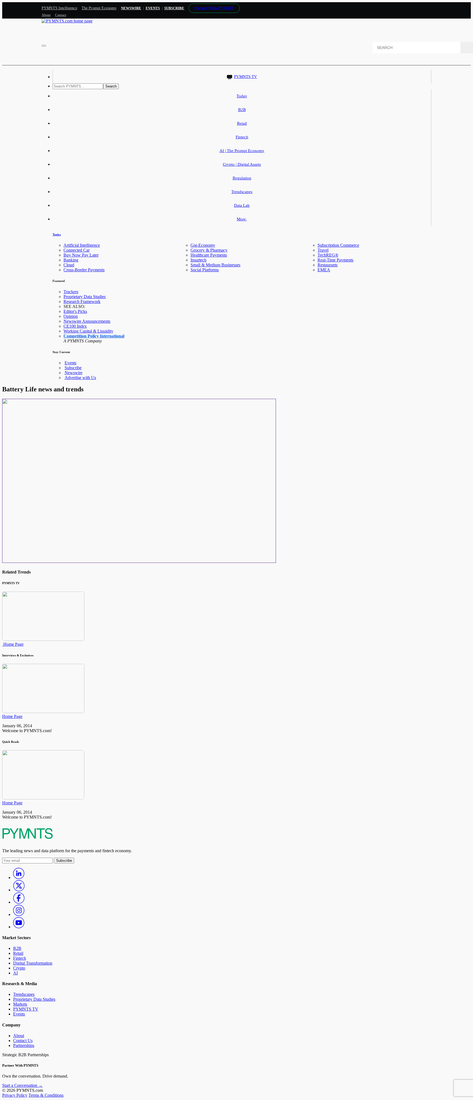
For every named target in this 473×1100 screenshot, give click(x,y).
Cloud (69, 265)
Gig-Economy (203, 245)
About (46, 15)
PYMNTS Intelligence (59, 8)
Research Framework (82, 301)
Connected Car (77, 250)
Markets (20, 1004)
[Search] (466, 47)
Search (111, 86)
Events (153, 8)
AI (15, 973)
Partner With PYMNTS (214, 8)
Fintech (242, 137)
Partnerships (23, 1045)
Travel (323, 250)
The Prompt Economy (99, 8)
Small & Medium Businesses (215, 265)
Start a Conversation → (22, 1085)
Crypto (19, 968)
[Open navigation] (44, 45)
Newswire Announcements (87, 321)
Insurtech (198, 260)
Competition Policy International (94, 336)
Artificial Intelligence (82, 245)
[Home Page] (43, 639)
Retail (242, 123)
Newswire (131, 8)
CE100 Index (75, 326)
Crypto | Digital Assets (242, 164)
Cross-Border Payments (84, 269)
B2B (242, 109)
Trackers (71, 291)
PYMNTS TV (245, 76)
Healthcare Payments (209, 255)
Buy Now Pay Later (81, 255)
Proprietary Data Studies (85, 296)
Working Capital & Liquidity (88, 331)
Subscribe (73, 367)
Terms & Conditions (46, 1095)
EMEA (324, 269)
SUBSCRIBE (174, 8)
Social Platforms (205, 269)
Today (241, 96)
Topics (57, 234)
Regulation (242, 178)
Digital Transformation (32, 963)
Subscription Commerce (338, 245)
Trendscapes (241, 192)
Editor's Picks (75, 311)
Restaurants (328, 265)
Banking (71, 260)
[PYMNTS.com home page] (67, 21)
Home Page (13, 644)
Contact (60, 15)
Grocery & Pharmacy (209, 250)
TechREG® (328, 255)
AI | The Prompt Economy (242, 151)
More (242, 219)
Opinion (71, 316)
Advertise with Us (80, 377)
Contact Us (23, 1040)
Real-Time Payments (335, 260)
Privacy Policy (14, 1095)
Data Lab (242, 205)
